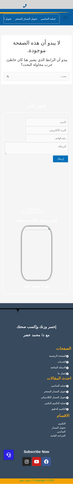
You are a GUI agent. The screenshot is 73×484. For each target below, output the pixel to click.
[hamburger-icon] (65, 17)
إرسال (60, 158)
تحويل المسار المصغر (26, 18)
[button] (9, 455)
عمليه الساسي (48, 18)
